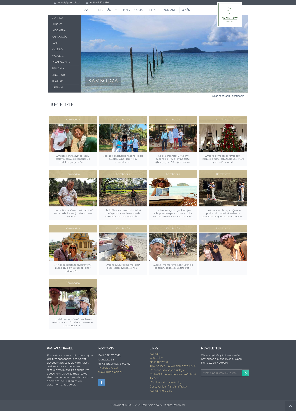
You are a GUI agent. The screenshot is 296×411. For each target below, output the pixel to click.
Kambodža (59, 36)
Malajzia (58, 55)
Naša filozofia (159, 362)
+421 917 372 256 (99, 2)
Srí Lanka (58, 68)
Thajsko (57, 81)
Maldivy (57, 49)
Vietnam (57, 87)
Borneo (57, 17)
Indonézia (59, 30)
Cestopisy (156, 357)
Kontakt (155, 353)
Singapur (58, 74)
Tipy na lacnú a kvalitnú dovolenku (173, 366)
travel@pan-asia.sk (69, 2)
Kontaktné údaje (161, 390)
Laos (55, 43)
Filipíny (57, 24)
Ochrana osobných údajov (167, 370)
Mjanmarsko (61, 62)
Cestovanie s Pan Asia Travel (168, 386)
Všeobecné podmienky (165, 382)
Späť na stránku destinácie (228, 95)
